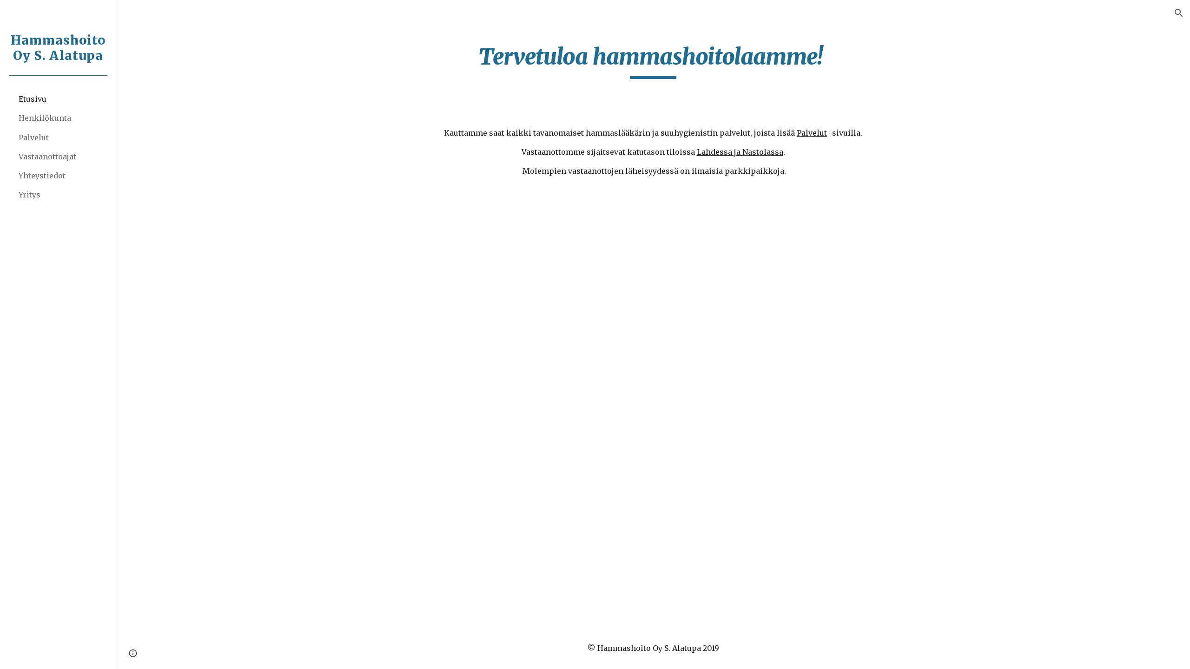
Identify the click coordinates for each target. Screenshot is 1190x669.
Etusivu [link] (32, 99)
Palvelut (812, 133)
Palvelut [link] (34, 137)
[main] (653, 61)
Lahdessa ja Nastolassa (740, 152)
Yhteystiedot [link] (42, 175)
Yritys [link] (29, 194)
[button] (1179, 13)
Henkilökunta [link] (45, 118)
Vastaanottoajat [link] (47, 156)
